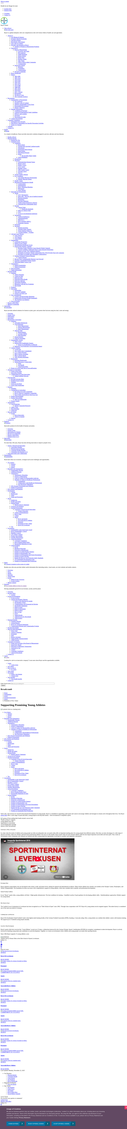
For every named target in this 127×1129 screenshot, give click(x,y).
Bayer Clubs (18, 514)
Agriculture (7, 306)
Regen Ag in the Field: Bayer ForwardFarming (24, 368)
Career (6, 656)
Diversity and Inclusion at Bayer (20, 45)
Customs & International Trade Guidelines (26, 112)
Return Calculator (16, 637)
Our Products (11, 1079)
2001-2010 (17, 89)
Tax (12, 526)
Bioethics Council (16, 533)
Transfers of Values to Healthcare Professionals (27, 480)
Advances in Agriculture (14, 369)
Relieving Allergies (20, 281)
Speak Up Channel (16, 125)
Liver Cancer (21, 166)
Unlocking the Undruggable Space (27, 204)
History (13, 75)
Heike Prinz (21, 57)
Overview (10, 313)
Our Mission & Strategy (17, 37)
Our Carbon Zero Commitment (23, 351)
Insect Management (23, 329)
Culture (17, 515)
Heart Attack (21, 145)
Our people (11, 672)
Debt (12, 635)
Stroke (20, 154)
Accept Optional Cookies (61, 1123)
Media (6, 562)
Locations (7, 13)
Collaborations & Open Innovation (20, 374)
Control (13, 649)
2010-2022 (17, 90)
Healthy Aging (19, 181)
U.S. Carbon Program (20, 352)
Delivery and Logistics (21, 114)
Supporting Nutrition (20, 282)
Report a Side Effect (13, 303)
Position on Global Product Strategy (24, 551)
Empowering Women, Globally (23, 246)
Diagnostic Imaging (23, 223)
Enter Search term (5, 683)
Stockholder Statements (21, 606)
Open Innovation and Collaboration (17, 453)
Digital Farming (19, 337)
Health (6, 129)
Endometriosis (22, 185)
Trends (16, 193)
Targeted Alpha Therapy (24, 229)
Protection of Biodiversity (22, 550)
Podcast (13, 418)
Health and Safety (16, 501)
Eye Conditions (19, 176)
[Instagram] (1, 948)
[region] (63, 1117)
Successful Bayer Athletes (25, 520)
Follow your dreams (16, 674)
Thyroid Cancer (22, 171)
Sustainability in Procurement (19, 100)
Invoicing (17, 115)
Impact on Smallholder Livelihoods (27, 344)
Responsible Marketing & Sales (23, 544)
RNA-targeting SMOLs (24, 221)
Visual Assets (11, 576)
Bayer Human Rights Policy (22, 542)
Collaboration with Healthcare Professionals (30, 483)
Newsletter (10, 1090)
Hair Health (18, 285)
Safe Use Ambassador (21, 399)
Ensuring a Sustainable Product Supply (25, 260)
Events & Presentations (14, 596)
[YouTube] (1, 944)
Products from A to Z (13, 436)
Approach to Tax (15, 648)
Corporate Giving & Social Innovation (25, 509)
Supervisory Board (20, 65)
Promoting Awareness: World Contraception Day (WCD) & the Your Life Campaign (41, 253)
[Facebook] (1, 941)
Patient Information (16, 270)
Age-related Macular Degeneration (27, 177)
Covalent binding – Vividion (26, 232)
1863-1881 (17, 76)
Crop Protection (19, 324)
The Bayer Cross (19, 95)
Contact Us (7, 15)
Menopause (21, 188)
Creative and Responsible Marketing (24, 296)
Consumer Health (12, 1076)
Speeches (10, 575)
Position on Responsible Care (23, 553)
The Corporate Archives (21, 96)
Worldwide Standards (27, 209)
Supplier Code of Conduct (22, 103)
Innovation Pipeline (16, 373)
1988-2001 (17, 87)
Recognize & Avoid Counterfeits (23, 391)
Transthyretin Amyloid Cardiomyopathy (29, 146)
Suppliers (13, 388)
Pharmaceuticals (12, 138)
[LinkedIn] (1, 946)
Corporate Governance (14, 641)
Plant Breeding (22, 335)
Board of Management (21, 49)
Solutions (13, 273)
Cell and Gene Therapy (17, 234)
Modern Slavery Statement (22, 505)
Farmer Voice (11, 315)
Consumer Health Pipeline (18, 450)
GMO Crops (14, 407)
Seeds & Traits (18, 330)
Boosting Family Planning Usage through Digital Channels (34, 248)
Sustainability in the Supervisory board (21, 530)
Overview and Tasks (23, 51)
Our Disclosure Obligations (25, 484)
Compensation (22, 64)
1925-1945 (17, 81)
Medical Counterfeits (13, 304)
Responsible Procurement (21, 106)
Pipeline (17, 206)
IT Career (13, 669)
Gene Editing (18, 238)
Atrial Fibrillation (22, 157)
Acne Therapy (22, 190)
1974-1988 (17, 85)
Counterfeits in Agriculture (18, 390)
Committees (21, 68)
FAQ (19, 212)
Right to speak (18, 607)
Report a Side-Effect (13, 435)
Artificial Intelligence (23, 217)
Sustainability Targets (17, 340)
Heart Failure (21, 151)
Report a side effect (6, 1101)
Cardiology (18, 143)
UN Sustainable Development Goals (24, 559)
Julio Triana (21, 60)
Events (13, 413)
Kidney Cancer (22, 165)
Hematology (18, 159)
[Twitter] (1, 943)
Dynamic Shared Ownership (19, 39)
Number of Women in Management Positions (27, 46)
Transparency (14, 263)
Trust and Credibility (20, 292)
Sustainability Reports (17, 470)
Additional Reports (16, 472)
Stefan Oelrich (22, 56)
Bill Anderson (22, 53)
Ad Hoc (13, 595)
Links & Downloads (16, 652)
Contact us (10, 680)
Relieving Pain (19, 278)
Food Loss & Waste (16, 384)
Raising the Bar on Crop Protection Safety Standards (29, 558)
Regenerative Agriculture (14, 319)
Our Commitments (16, 295)
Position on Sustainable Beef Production (25, 561)
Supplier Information (16, 109)
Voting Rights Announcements (19, 638)
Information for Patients (14, 432)
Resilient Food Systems (17, 380)
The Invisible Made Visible (28, 156)
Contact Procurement (17, 118)
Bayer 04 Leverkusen (24, 525)
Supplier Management (17, 537)
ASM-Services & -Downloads (23, 616)
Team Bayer (14, 48)
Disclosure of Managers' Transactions (21, 646)
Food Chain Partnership (17, 385)
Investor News (12, 593)
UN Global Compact (16, 534)
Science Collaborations (21, 476)
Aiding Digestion (19, 274)
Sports (16, 517)
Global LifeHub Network (21, 376)
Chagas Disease (22, 257)
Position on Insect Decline (22, 556)
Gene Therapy (18, 235)
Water (19, 363)
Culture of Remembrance (21, 512)
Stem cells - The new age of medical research (30, 196)
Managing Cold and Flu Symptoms (24, 284)
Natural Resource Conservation (23, 362)
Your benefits (11, 677)
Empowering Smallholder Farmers (24, 343)
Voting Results (18, 615)
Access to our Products (17, 506)
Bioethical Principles (20, 548)
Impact (13, 467)
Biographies (18, 93)
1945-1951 (17, 82)
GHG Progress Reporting (21, 357)
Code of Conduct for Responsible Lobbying (27, 478)
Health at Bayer (12, 137)
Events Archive (15, 581)
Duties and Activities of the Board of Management (24, 643)
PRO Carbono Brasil (20, 355)
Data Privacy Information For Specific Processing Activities (27, 123)
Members (20, 67)
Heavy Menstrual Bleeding (25, 187)
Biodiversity (14, 359)
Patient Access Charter (21, 243)
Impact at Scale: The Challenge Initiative (29, 251)
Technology (18, 215)
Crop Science (11, 1078)
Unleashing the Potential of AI (19, 452)
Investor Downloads (13, 627)
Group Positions (15, 545)
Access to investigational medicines (27, 213)
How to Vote (18, 612)
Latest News (11, 1089)
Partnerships (18, 290)
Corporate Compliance (14, 120)
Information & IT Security (18, 121)
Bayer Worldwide (16, 73)
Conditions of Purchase (21, 111)
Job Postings (11, 1087)
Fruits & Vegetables (20, 338)
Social (9, 498)
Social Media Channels (14, 1093)
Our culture (11, 666)
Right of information (20, 609)
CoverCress (18, 349)
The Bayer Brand (16, 40)
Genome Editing (22, 334)
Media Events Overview (17, 579)
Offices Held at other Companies (27, 62)
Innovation (14, 288)
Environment (11, 490)
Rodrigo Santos (22, 59)
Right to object (19, 610)
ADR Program (15, 640)
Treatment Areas (15, 141)
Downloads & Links (20, 117)
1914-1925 (17, 79)
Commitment (21, 481)
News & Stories (15, 268)
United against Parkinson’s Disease (27, 202)
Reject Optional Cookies (36, 1123)
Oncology (17, 160)
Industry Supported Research (22, 405)
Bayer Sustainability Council (19, 531)
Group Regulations (16, 539)
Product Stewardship (16, 398)
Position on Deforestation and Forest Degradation (28, 555)
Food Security (11, 377)
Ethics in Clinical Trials (24, 210)
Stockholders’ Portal (20, 602)
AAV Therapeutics (23, 195)
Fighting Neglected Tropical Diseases (25, 256)
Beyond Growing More (17, 379)
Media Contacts (12, 582)
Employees (14, 500)
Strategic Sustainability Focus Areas (24, 104)
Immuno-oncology (23, 227)
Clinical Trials (22, 207)
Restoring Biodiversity (21, 360)
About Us (10, 35)
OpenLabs (14, 410)
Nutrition (13, 382)
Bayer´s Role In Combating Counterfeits (26, 393)
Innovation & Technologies (18, 191)
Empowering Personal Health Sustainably (26, 298)
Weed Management (23, 326)
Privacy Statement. (25, 1117)
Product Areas (11, 430)
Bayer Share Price (12, 1092)
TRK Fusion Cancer (23, 170)
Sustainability (14, 240)
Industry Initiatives (20, 107)
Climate (13, 492)
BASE (16, 547)
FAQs (16, 613)
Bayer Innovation (19, 415)
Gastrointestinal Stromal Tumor (26, 162)
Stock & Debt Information (15, 629)
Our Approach (18, 101)
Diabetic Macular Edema (25, 179)
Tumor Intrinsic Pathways (25, 231)
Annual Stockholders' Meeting (19, 599)
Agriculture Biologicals (21, 323)
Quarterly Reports (16, 621)
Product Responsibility (17, 396)
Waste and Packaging (17, 497)
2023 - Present (18, 92)
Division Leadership (20, 71)
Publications (11, 316)
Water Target (18, 341)
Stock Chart (14, 631)
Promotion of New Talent (25, 523)
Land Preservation (23, 366)
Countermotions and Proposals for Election (26, 604)
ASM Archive (18, 618)
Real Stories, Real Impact (18, 42)
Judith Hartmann (22, 54)
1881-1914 (17, 78)
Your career (11, 671)
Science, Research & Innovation (16, 445)
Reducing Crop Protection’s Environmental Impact (28, 346)
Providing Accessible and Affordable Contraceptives (32, 254)
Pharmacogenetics (23, 198)
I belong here (14, 676)
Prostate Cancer (22, 168)
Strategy (13, 464)
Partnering (17, 224)
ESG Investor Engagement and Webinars (22, 486)
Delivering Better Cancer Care (23, 262)
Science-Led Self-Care (21, 293)
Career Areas (14, 665)
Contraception (22, 184)
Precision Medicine (23, 201)
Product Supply (15, 401)
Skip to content (5, 1)
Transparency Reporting (21, 475)
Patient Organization (20, 265)
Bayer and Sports (22, 519)
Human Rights (15, 503)
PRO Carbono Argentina (21, 354)
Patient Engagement (20, 267)
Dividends (14, 634)
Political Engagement (17, 487)
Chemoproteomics (23, 218)
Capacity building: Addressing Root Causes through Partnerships (35, 249)
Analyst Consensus (16, 632)
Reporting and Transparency (15, 469)
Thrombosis (21, 148)
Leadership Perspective (21, 242)
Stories (9, 573)
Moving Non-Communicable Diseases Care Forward (29, 259)
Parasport (20, 522)
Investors (6, 584)
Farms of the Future (16, 371)
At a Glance (11, 462)
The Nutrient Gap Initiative (22, 299)
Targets (13, 465)
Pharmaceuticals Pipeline (18, 449)
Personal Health (12, 271)
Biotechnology (22, 332)
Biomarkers (21, 199)
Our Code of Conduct (17, 43)
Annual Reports (15, 623)
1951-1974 (17, 84)
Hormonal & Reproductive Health (24, 182)
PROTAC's (21, 220)
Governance (11, 528)
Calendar (10, 126)
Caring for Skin (19, 276)
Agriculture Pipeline (16, 447)
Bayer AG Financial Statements (19, 624)
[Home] (4, 23)
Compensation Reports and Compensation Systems (25, 626)
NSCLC (20, 173)
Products (13, 287)
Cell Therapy (18, 237)
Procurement (11, 98)
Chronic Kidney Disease (21, 174)
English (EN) (7, 9)
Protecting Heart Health (21, 279)
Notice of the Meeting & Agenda (23, 601)
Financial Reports (12, 620)
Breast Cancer (22, 163)
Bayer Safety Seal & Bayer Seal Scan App (26, 395)
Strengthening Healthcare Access (23, 245)
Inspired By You (15, 140)
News (9, 571)
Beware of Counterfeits (14, 433)
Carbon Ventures (15, 348)
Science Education (23, 511)
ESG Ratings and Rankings (15, 489)
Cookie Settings (13, 1123)
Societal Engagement (17, 508)
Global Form (4, 1100)
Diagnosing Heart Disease (25, 149)
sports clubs (4, 815)
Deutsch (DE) (8, 10)
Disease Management (24, 327)
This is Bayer (7, 28)
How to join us (12, 668)
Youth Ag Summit (19, 416)
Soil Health (21, 365)
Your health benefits (16, 679)
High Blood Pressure (23, 152)
